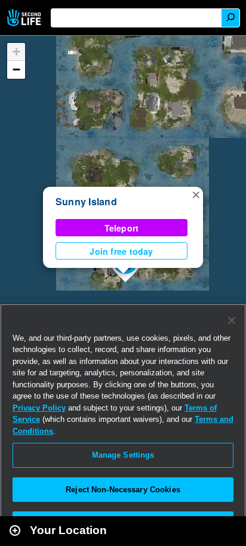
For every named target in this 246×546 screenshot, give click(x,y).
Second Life (25, 17)
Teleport (121, 228)
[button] (196, 194)
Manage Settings (123, 455)
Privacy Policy (39, 407)
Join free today (121, 251)
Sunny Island (86, 201)
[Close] (232, 320)
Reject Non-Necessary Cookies (123, 489)
